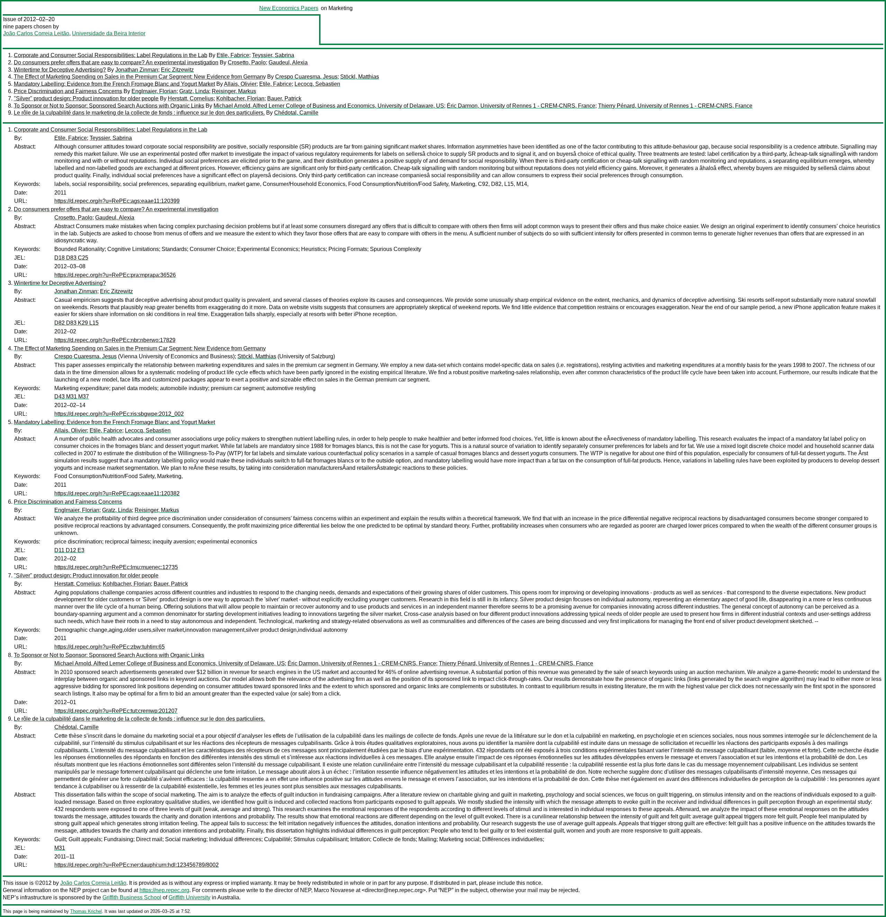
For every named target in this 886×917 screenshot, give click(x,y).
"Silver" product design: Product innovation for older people (86, 98)
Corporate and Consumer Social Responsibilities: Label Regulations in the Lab (110, 55)
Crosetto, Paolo (247, 62)
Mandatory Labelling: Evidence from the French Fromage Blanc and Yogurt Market (114, 84)
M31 (59, 848)
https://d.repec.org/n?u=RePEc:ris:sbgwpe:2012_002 (119, 414)
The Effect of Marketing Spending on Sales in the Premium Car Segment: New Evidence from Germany (140, 77)
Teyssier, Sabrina (273, 55)
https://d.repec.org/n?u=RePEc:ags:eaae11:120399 (117, 201)
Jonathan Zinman (136, 70)
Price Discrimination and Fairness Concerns (68, 91)
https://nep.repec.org (164, 890)
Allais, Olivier (240, 84)
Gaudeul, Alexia (288, 62)
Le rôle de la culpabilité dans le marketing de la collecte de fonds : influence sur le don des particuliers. (139, 113)
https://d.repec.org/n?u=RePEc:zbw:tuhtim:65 (109, 647)
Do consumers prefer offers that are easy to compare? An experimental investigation (116, 62)
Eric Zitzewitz (177, 70)
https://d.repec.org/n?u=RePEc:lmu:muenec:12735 (116, 567)
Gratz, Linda (194, 91)
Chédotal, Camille (296, 113)
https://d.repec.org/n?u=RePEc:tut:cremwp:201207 (116, 711)
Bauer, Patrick (284, 98)
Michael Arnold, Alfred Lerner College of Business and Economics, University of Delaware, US (329, 106)
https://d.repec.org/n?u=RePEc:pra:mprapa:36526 (115, 275)
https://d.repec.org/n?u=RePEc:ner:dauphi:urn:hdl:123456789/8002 (136, 865)
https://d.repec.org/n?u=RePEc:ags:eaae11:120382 (117, 493)
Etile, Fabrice (233, 55)
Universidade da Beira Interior (108, 33)
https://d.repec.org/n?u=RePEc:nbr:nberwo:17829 (114, 340)
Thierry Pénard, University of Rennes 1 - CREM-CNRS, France (675, 106)
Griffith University (189, 897)
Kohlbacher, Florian (240, 98)
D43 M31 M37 (71, 396)
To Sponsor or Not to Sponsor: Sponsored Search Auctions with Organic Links (109, 106)
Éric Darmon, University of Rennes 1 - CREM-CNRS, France (521, 106)
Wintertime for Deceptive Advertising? (60, 70)
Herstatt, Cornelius (191, 98)
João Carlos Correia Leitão (36, 33)
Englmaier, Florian (154, 91)
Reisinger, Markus (234, 91)
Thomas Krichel (86, 911)
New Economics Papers (288, 8)
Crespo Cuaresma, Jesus (306, 77)
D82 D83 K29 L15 (76, 323)
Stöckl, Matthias (359, 77)
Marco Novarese (334, 890)
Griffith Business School (131, 897)
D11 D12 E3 (69, 550)
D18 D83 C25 (71, 258)
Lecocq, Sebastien (317, 84)
